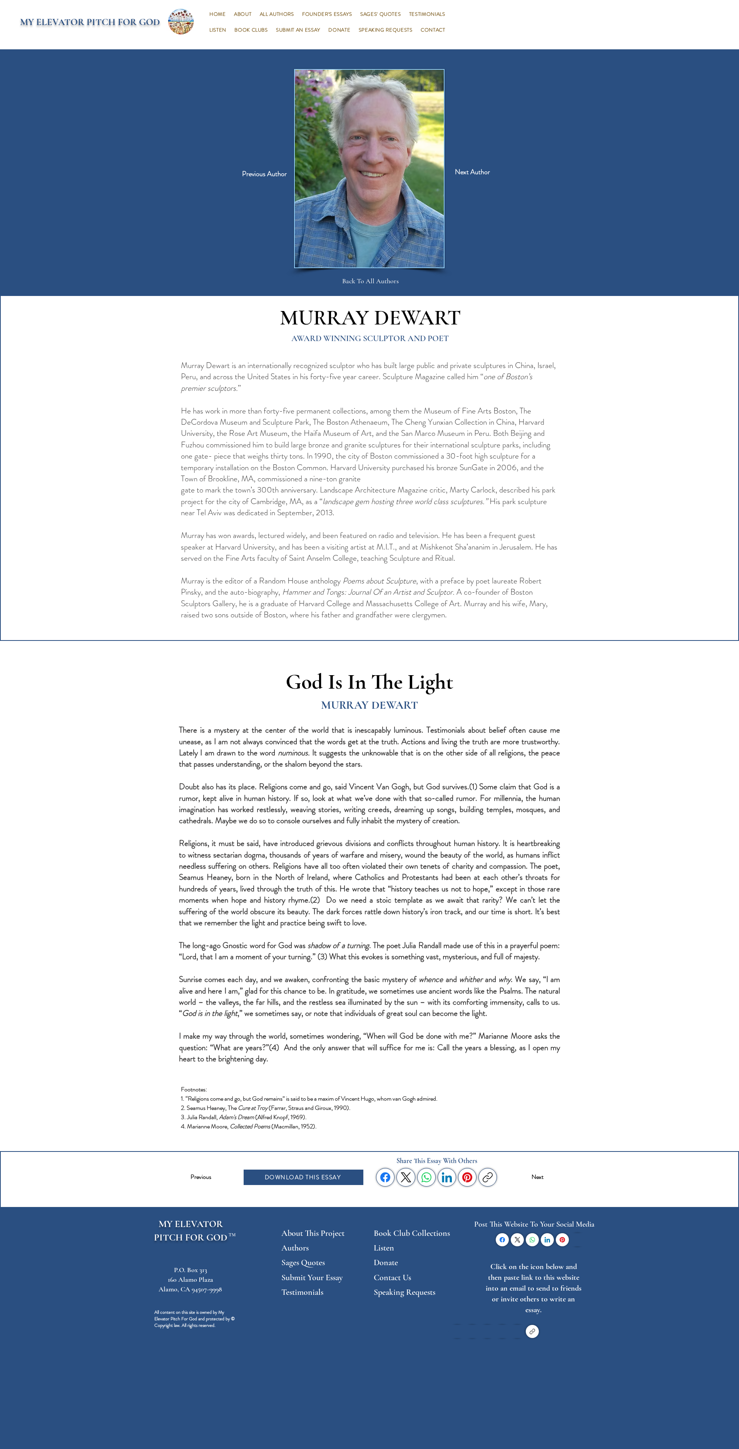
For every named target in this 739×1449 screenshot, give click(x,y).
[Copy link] (487, 1177)
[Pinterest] (467, 1177)
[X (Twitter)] (406, 1177)
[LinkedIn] (447, 1177)
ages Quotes (305, 1262)
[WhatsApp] (426, 1177)
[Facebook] (385, 1177)
